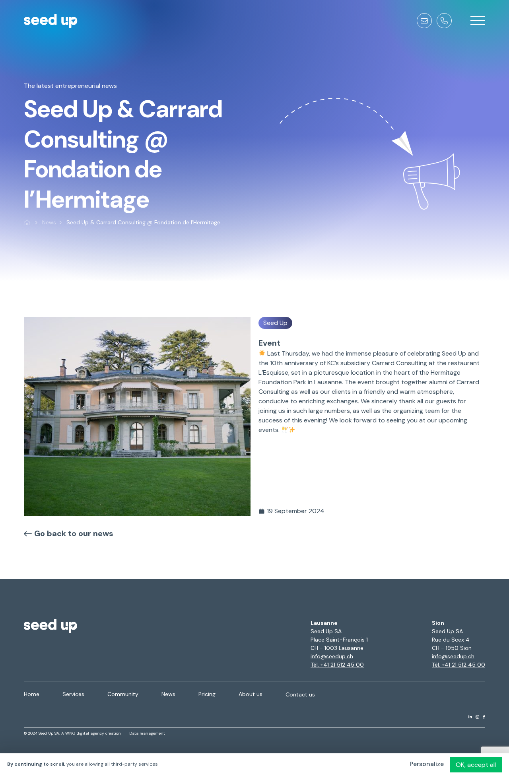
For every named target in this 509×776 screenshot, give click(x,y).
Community (122, 694)
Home (31, 694)
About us (250, 694)
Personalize (427, 764)
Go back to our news (73, 533)
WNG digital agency (84, 733)
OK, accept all (476, 764)
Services (73, 694)
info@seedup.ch (332, 656)
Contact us (300, 694)
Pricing (207, 694)
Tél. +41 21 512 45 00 (337, 664)
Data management (147, 733)
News (49, 222)
